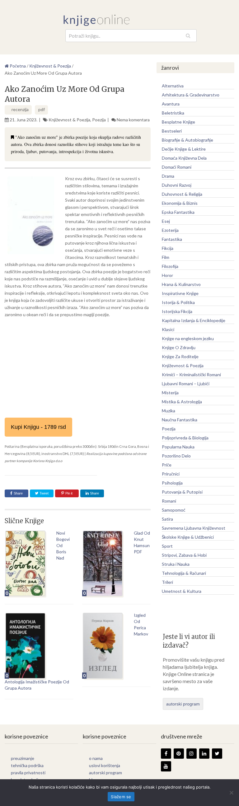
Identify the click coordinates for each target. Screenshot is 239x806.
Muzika (168, 410)
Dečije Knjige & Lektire (184, 149)
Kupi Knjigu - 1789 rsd (38, 427)
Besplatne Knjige (178, 121)
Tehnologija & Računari (184, 573)
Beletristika (173, 112)
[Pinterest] (179, 753)
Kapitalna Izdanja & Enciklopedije (193, 320)
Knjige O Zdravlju (178, 347)
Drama (168, 176)
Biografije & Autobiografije (187, 140)
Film (165, 257)
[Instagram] (191, 753)
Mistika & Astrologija (182, 401)
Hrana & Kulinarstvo (181, 284)
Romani (169, 501)
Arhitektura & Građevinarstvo (190, 94)
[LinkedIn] (204, 753)
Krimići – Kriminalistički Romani (191, 374)
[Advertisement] (78, 367)
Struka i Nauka (176, 564)
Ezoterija (170, 230)
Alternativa (173, 85)
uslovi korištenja (104, 765)
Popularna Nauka (178, 446)
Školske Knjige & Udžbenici (188, 537)
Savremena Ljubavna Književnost (193, 528)
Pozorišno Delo (176, 455)
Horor (167, 275)
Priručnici (171, 473)
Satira (167, 519)
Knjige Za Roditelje (180, 356)
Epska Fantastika (178, 212)
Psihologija (172, 482)
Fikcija (167, 248)
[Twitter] (217, 753)
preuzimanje (22, 758)
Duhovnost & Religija (182, 194)
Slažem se (121, 796)
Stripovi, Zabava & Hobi (184, 555)
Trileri (167, 582)
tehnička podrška (27, 765)
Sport (167, 546)
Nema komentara (133, 119)
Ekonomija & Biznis (180, 203)
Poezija (99, 119)
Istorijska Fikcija (177, 311)
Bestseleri (172, 131)
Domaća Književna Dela (184, 158)
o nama (96, 758)
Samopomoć (173, 510)
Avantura (171, 103)
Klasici (168, 329)
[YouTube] (166, 766)
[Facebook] (166, 753)
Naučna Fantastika (179, 419)
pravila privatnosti (28, 772)
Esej (166, 221)
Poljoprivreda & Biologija (185, 437)
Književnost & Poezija (69, 119)
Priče (166, 464)
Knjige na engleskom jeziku (188, 338)
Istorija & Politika (178, 302)
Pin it (69, 493)
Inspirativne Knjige (180, 293)
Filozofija (170, 266)
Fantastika (172, 239)
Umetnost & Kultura (181, 591)
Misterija (170, 392)
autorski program (183, 703)
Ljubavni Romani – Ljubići (185, 383)
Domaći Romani (176, 167)
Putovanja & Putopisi (182, 491)
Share (18, 493)
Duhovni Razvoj (176, 185)
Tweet (44, 493)
